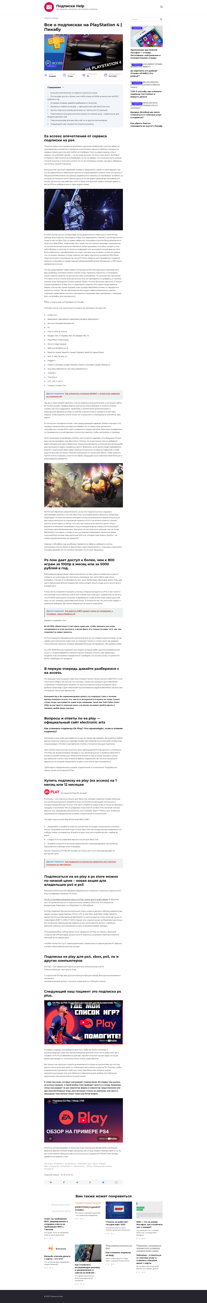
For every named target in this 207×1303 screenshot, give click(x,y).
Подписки (51, 66)
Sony (96, 1164)
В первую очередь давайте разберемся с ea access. (74, 103)
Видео (103, 1164)
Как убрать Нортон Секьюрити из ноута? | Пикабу (146, 124)
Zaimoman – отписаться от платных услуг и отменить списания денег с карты (148, 1259)
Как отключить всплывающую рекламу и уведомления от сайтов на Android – (87, 1269)
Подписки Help (70, 6)
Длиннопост (80, 1166)
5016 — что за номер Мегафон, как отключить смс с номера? (149, 1224)
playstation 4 (71, 1164)
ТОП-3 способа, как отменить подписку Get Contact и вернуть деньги (146, 94)
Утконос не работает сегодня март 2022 (117, 1223)
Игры (90, 1166)
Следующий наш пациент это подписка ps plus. (72, 124)
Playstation (59, 1164)
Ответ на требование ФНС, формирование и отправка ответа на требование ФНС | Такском (56, 1224)
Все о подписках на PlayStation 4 (58, 1166)
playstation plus (85, 1164)
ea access (49, 1164)
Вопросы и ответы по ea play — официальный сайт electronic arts (80, 107)
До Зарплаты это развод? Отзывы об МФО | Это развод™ (143, 73)
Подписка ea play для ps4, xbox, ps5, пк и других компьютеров (79, 120)
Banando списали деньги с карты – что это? (57, 1257)
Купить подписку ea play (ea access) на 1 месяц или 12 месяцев (79, 110)
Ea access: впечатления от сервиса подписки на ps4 (74, 93)
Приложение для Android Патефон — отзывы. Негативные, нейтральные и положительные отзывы (145, 54)
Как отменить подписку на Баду (118, 1253)
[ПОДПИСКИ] (146, 46)
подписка (49, 1169)
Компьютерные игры (103, 1166)
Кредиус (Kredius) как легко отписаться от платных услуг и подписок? (146, 114)
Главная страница (51, 18)
